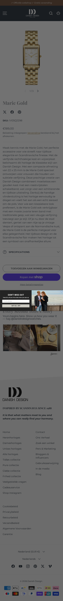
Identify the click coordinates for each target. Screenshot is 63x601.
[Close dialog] (61, 291)
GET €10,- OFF (15, 305)
